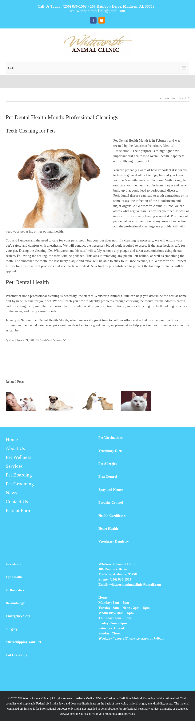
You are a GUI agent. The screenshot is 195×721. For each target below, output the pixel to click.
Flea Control (107, 476)
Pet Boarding (19, 475)
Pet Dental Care (43, 340)
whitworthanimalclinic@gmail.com (97, 11)
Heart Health (108, 528)
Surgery (12, 629)
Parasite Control (110, 502)
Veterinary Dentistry (113, 541)
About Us (15, 448)
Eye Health (14, 577)
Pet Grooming (20, 484)
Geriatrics (13, 564)
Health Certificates (112, 515)
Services (14, 466)
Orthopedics (15, 590)
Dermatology (15, 603)
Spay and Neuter (110, 489)
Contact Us (17, 501)
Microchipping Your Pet (23, 642)
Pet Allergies (107, 463)
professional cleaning (140, 216)
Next (182, 98)
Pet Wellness (18, 457)
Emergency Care (18, 616)
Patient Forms (19, 510)
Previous (169, 98)
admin (11, 340)
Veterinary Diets (110, 451)
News (11, 492)
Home (12, 439)
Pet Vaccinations (110, 437)
